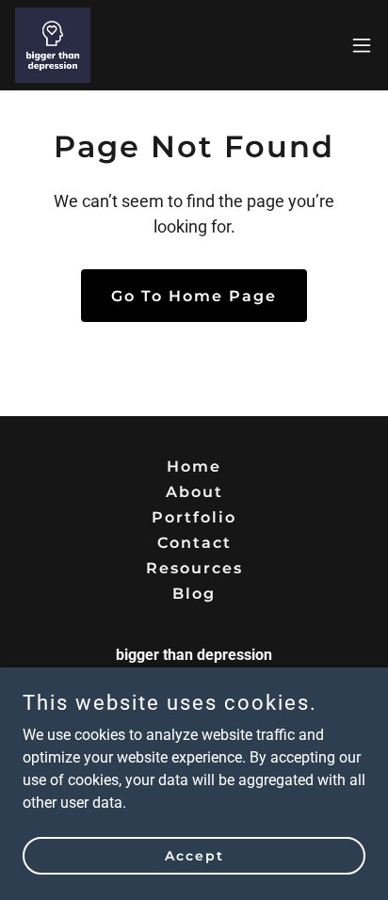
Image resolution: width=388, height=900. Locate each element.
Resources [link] (194, 568)
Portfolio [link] (194, 517)
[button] (361, 45)
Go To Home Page (194, 296)
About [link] (194, 492)
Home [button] (194, 466)
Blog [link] (194, 594)
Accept (194, 854)
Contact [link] (194, 543)
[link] (52, 45)
